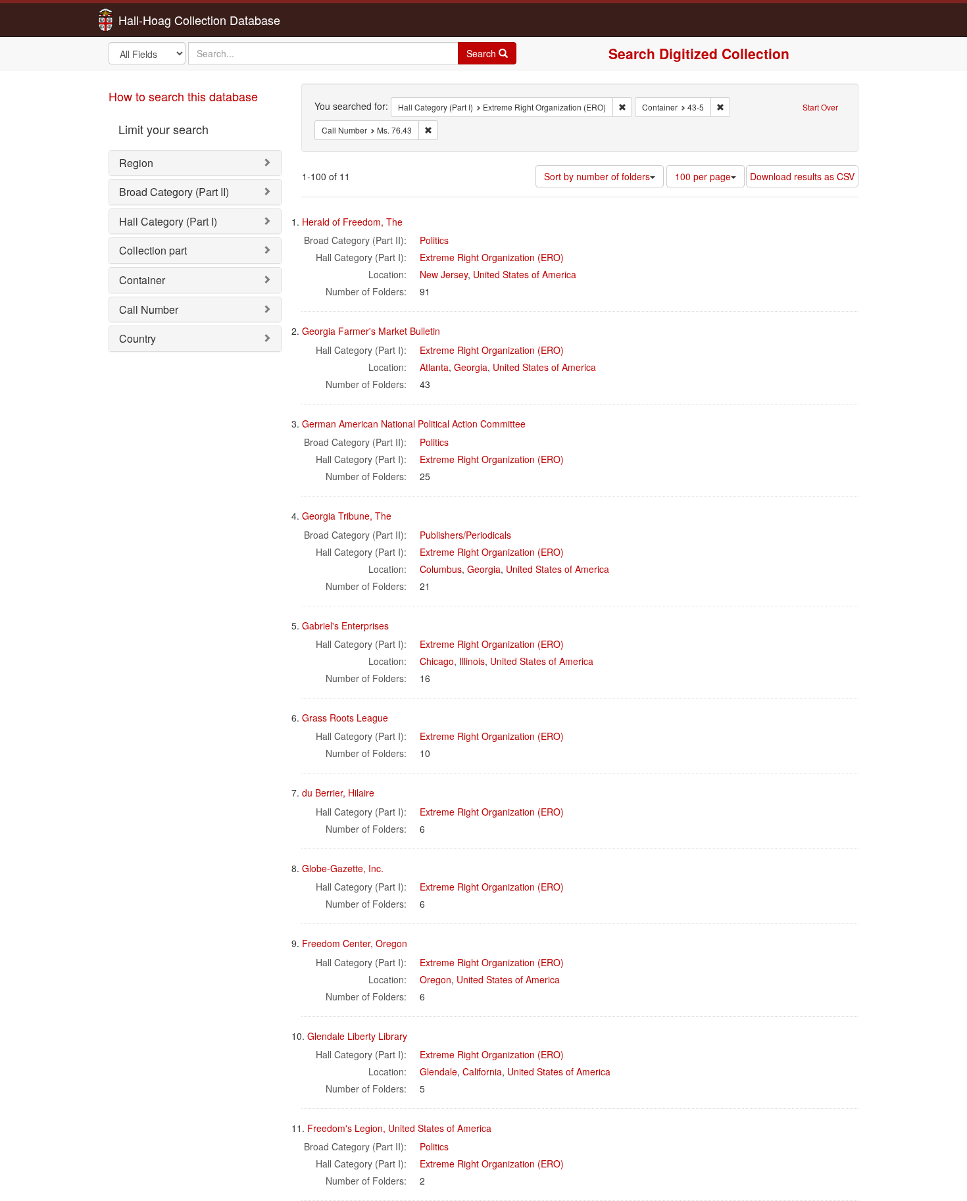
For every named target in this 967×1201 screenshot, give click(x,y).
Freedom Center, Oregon (354, 943)
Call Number (148, 309)
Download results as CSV (802, 176)
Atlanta (434, 367)
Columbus (441, 569)
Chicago (437, 661)
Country (137, 338)
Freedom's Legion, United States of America (399, 1128)
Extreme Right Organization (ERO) (492, 257)
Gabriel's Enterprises (345, 625)
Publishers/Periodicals (465, 534)
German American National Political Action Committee (414, 423)
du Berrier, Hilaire (338, 792)
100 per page (703, 176)
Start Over (820, 106)
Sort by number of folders (597, 176)
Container (142, 279)
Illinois (472, 661)
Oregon (435, 979)
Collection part (153, 250)
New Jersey (444, 274)
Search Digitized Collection (698, 53)
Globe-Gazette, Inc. (343, 868)
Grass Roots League (345, 717)
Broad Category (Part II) (174, 191)
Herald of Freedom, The (352, 221)
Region (136, 162)
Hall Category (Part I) (168, 221)
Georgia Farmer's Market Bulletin (371, 330)
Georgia (470, 367)
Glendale (438, 1071)
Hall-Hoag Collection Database (157, 19)
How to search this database (183, 96)
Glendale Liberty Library (357, 1035)
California (482, 1071)
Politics (434, 240)
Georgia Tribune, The (346, 515)
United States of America (524, 274)
